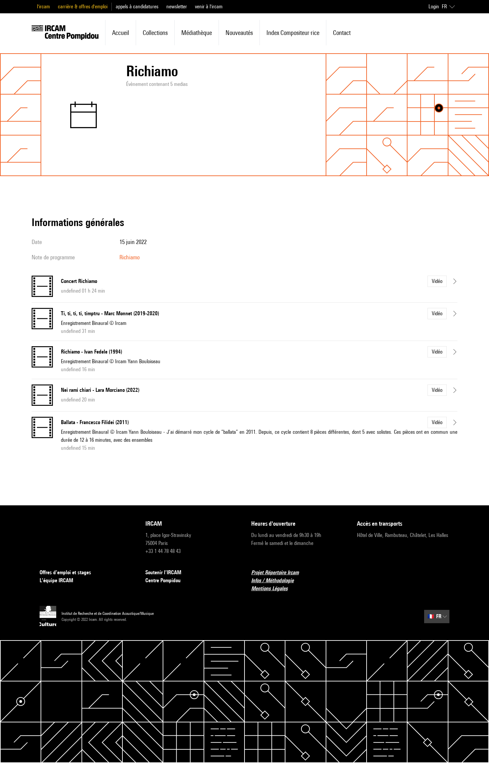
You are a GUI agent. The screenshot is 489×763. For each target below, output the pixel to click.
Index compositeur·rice (292, 32)
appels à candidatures (137, 6)
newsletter (176, 6)
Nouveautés (239, 32)
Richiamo (129, 257)
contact (342, 32)
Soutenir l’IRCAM (163, 572)
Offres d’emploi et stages (65, 572)
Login (433, 6)
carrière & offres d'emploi (82, 6)
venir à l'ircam (209, 6)
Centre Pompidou (163, 580)
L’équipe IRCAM (56, 580)
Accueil (120, 32)
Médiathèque (196, 32)
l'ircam (43, 6)
